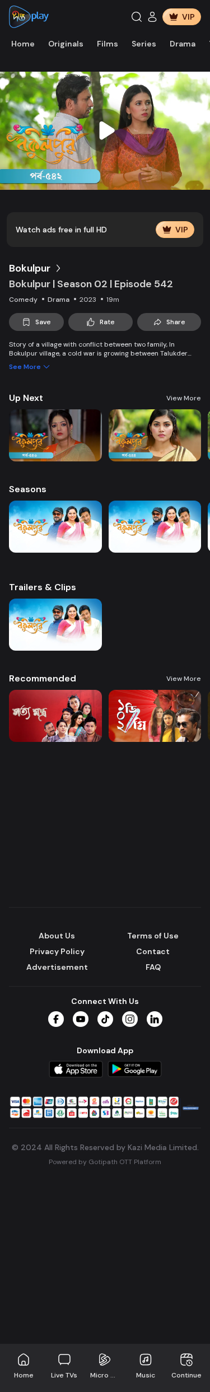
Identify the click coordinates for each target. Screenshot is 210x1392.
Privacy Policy (57, 951)
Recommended (42, 678)
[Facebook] (56, 1019)
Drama (182, 44)
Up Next (26, 398)
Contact (153, 951)
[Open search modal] (136, 16)
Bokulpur (29, 268)
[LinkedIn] (154, 1019)
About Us (57, 936)
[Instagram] (130, 1019)
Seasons (27, 489)
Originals (65, 44)
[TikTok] (105, 1019)
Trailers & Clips (42, 587)
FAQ (153, 967)
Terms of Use (153, 936)
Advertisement (57, 967)
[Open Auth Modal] (152, 16)
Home (23, 44)
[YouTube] (80, 1019)
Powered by (105, 1161)
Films (107, 44)
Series (144, 44)
